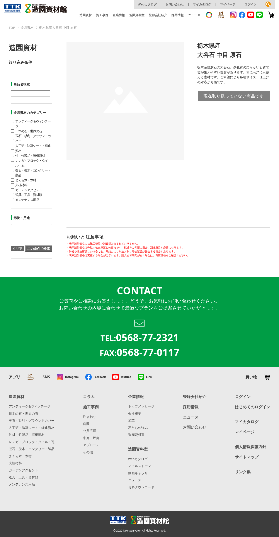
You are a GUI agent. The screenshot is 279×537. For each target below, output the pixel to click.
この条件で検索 (38, 248)
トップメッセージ (141, 406)
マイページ (227, 4)
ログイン (250, 4)
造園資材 (86, 15)
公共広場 (89, 430)
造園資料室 (137, 15)
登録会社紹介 (158, 15)
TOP (12, 27)
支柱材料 (15, 463)
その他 (88, 452)
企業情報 (119, 15)
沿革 (131, 420)
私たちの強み (138, 427)
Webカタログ (147, 4)
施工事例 (102, 15)
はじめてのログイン (252, 406)
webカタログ (138, 459)
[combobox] (31, 228)
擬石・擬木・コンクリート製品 (31, 449)
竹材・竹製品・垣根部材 (27, 434)
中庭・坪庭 (91, 438)
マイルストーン (139, 466)
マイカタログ (202, 4)
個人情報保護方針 (250, 446)
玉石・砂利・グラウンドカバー (31, 420)
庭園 (86, 423)
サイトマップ (247, 456)
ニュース (194, 15)
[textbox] (13, 228)
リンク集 (243, 471)
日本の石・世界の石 (23, 413)
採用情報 (178, 15)
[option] (125, 101)
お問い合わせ (175, 4)
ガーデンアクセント (23, 470)
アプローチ (91, 445)
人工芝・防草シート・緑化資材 (31, 427)
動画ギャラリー (139, 473)
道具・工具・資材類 (23, 477)
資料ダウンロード (141, 487)
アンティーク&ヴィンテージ (29, 406)
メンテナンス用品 (22, 484)
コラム (89, 396)
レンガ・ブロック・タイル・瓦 (31, 442)
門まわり (89, 416)
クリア (17, 248)
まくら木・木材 (20, 456)
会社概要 (134, 413)
